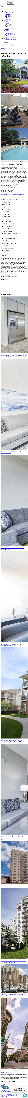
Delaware (8, 17)
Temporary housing (10, 34)
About (4, 20)
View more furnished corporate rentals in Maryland (12, 194)
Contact (5, 41)
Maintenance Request (11, 39)
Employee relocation (11, 37)
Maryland (8, 15)
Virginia (8, 14)
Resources (8, 26)
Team (7, 23)
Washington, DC (10, 12)
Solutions (5, 30)
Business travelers (10, 35)
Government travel (10, 33)
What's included (10, 28)
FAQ (7, 29)
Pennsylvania (9, 16)
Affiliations (8, 24)
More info (21, 199)
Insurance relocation (10, 32)
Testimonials (9, 25)
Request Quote (4, 192)
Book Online (6, 42)
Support (5, 38)
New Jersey (9, 19)
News (7, 21)
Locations (5, 11)
